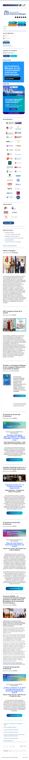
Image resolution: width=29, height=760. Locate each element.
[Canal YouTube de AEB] (22, 17)
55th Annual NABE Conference (10, 727)
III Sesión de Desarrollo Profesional (11, 732)
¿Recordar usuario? (7, 44)
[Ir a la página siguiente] (10, 746)
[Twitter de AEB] (17, 17)
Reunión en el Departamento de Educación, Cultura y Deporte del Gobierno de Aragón (14, 735)
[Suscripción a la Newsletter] (12, 22)
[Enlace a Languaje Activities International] (6, 208)
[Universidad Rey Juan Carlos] (9, 132)
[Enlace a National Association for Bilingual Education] (18, 123)
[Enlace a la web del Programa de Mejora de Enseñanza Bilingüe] (14, 5)
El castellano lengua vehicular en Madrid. (13, 238)
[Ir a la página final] (13, 746)
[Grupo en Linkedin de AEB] (16, 17)
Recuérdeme (6, 40)
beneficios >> (12, 52)
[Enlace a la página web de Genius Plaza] (14, 217)
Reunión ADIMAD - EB (8, 740)
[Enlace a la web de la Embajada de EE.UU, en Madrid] (9, 128)
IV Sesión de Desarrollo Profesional (11, 729)
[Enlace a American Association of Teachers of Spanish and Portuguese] (9, 123)
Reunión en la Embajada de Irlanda (11, 738)
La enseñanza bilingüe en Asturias (12, 234)
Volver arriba (25, 757)
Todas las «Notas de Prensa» (10, 245)
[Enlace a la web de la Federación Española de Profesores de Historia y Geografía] (6, 212)
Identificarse (6, 42)
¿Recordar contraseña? (7, 46)
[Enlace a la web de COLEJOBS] (18, 171)
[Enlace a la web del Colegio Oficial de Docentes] (14, 208)
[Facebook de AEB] (19, 17)
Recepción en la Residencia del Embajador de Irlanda (13, 724)
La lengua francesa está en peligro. (12, 241)
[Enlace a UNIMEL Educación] (14, 212)
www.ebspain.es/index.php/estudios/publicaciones (14, 664)
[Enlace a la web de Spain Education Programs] (6, 217)
